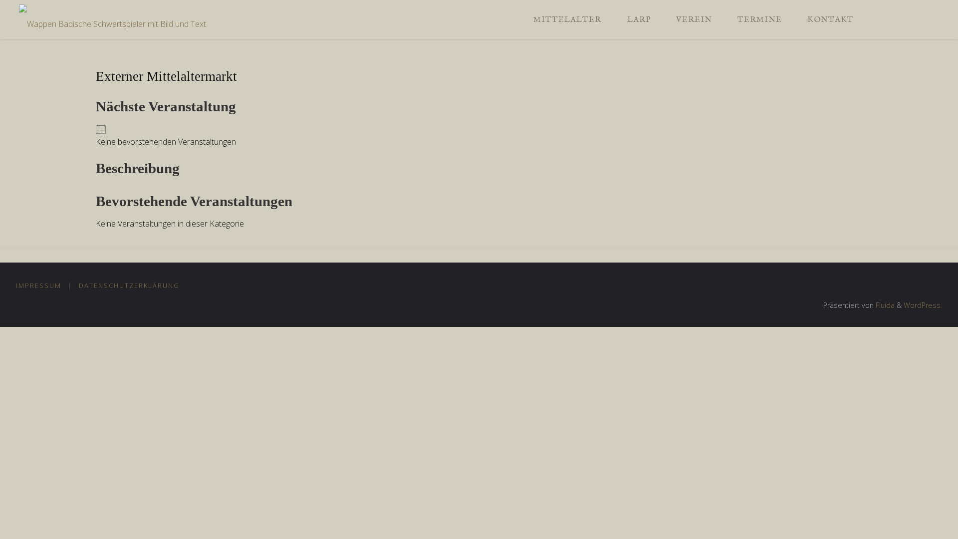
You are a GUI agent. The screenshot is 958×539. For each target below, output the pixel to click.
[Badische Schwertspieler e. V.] (112, 19)
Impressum (38, 285)
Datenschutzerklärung (129, 285)
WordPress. (923, 305)
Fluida (884, 305)
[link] (877, 19)
